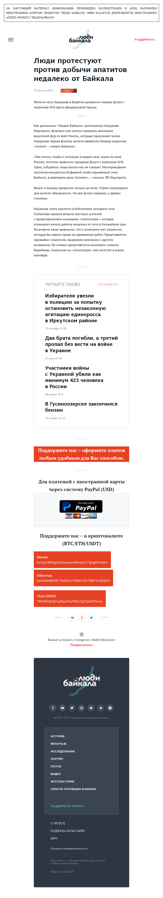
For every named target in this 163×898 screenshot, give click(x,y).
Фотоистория (62, 781)
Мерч (53, 838)
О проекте (57, 823)
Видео (56, 774)
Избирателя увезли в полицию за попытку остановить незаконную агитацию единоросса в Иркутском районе (75, 308)
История (58, 736)
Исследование (63, 751)
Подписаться (80, 645)
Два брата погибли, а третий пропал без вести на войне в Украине (81, 344)
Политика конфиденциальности (68, 848)
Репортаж (58, 744)
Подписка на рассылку (67, 831)
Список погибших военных (73, 789)
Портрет (57, 759)
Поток (56, 766)
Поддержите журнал (67, 806)
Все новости (108, 284)
